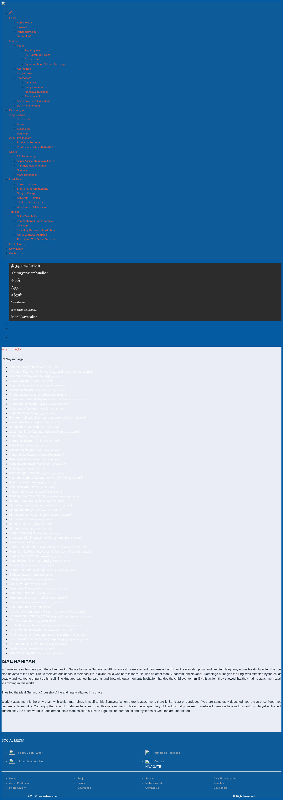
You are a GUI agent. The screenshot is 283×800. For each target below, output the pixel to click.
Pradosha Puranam (29, 142)
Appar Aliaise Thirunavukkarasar (36, 160)
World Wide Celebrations (32, 207)
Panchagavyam (26, 31)
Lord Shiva (15, 179)
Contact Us (16, 253)
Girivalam (22, 225)
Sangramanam (34, 87)
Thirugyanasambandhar (31, 165)
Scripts (13, 40)
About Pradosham (20, 137)
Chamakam (32, 59)
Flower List (23, 27)
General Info (24, 36)
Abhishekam (24, 22)
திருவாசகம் (23, 128)
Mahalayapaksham (36, 91)
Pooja (12, 17)
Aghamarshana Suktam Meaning (45, 64)
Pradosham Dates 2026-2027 (35, 147)
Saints (13, 151)
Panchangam (17, 110)
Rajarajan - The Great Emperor (36, 239)
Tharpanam (24, 77)
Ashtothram (24, 68)
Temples (14, 211)
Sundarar (22, 170)
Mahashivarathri (155, 783)
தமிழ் (4, 348)
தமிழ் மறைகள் (17, 114)
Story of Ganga (26, 193)
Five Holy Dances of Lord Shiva (36, 230)
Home (13, 778)
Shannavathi (32, 96)
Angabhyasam (33, 50)
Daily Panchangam (28, 105)
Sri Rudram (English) (37, 54)
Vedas (20, 45)
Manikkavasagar (27, 174)
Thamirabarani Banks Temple (35, 220)
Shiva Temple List (27, 216)
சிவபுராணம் (23, 119)
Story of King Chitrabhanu (32, 188)
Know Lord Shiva (27, 184)
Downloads (16, 248)
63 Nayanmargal (27, 156)
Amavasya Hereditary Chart (34, 100)
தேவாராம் (22, 124)
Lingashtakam (25, 73)
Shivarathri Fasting (28, 197)
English (17, 348)
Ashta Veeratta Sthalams (32, 234)
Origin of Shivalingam (30, 202)
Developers (220, 787)
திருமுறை (22, 133)
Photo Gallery (17, 244)
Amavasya (31, 82)
